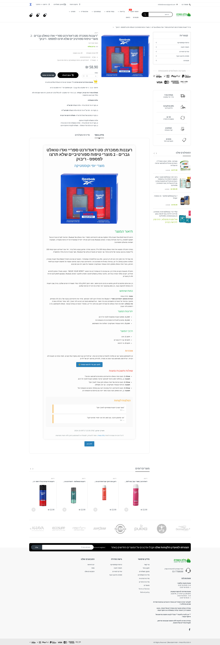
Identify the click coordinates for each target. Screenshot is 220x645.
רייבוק (96, 33)
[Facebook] (189, 629)
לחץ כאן (89, 444)
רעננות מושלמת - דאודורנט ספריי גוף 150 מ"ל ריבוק (73, 481)
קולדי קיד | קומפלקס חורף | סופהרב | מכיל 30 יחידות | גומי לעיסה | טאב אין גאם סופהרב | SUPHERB (165, 214)
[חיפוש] (145, 14)
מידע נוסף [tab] (99, 135)
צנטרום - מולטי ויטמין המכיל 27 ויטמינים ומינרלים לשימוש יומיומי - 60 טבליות (165, 163)
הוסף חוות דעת (93, 43)
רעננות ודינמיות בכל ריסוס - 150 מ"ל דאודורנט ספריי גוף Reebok (43, 481)
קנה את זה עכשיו (48, 75)
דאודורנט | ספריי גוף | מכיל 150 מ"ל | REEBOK (135, 481)
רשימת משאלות (91, 53)
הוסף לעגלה (66, 75)
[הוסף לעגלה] (126, 510)
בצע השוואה (76, 53)
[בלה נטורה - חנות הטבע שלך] (183, 14)
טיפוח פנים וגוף (62, 60)
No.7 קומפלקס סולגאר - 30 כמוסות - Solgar (165, 197)
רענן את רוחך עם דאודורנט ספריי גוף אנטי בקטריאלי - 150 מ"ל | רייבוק (104, 481)
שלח (36, 547)
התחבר (38, 4)
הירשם (45, 4)
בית (189, 27)
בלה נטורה (101, 435)
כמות (96, 73)
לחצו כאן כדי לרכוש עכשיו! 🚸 (89, 364)
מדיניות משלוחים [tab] (82, 135)
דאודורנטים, (85, 60)
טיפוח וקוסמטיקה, (74, 60)
